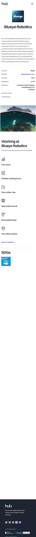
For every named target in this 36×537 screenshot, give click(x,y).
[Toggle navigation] (32, 4)
